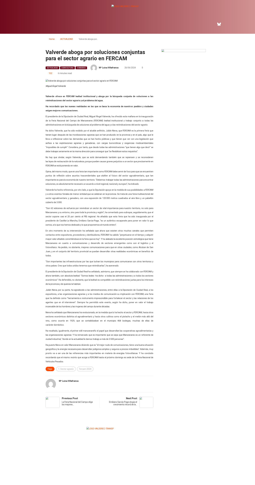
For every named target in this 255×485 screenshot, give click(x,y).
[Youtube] (235, 24)
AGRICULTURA (67, 68)
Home (52, 39)
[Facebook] (211, 24)
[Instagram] (227, 24)
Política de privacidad (127, 475)
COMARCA (81, 68)
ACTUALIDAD (66, 39)
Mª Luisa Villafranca (108, 67)
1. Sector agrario (66, 369)
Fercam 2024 (85, 369)
